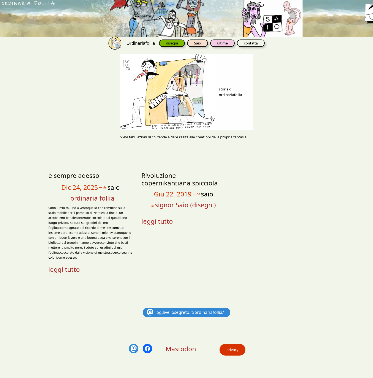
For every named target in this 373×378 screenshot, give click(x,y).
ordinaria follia (92, 198)
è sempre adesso (73, 175)
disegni (172, 43)
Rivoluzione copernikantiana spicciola (179, 179)
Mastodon (181, 348)
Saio (197, 43)
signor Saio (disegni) (185, 204)
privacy (232, 349)
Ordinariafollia (140, 43)
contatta (251, 43)
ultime (222, 43)
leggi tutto (64, 269)
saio (113, 187)
